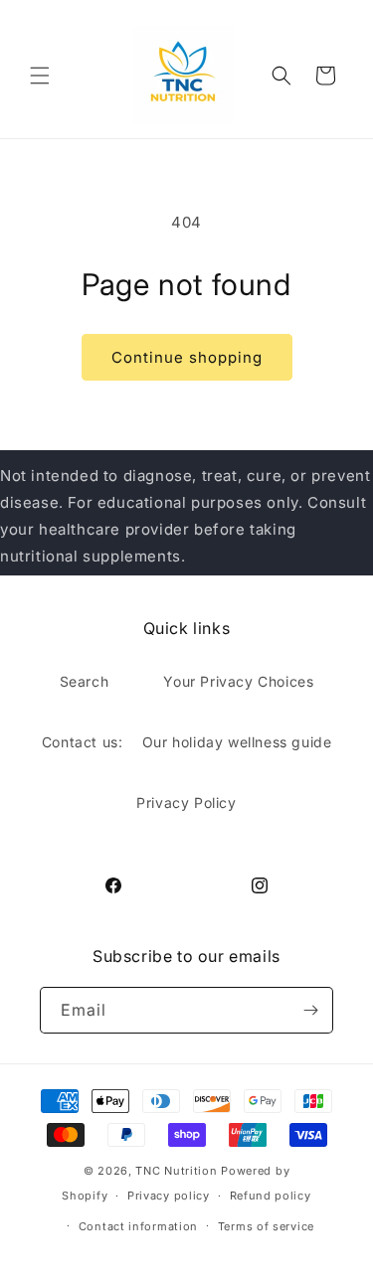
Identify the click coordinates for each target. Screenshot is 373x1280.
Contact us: (82, 741)
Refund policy (270, 1195)
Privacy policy (168, 1195)
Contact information (138, 1226)
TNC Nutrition (176, 1171)
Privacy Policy (186, 802)
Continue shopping (187, 357)
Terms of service (266, 1226)
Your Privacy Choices (238, 681)
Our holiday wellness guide (237, 741)
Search (84, 681)
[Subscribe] (310, 1010)
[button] (40, 75)
